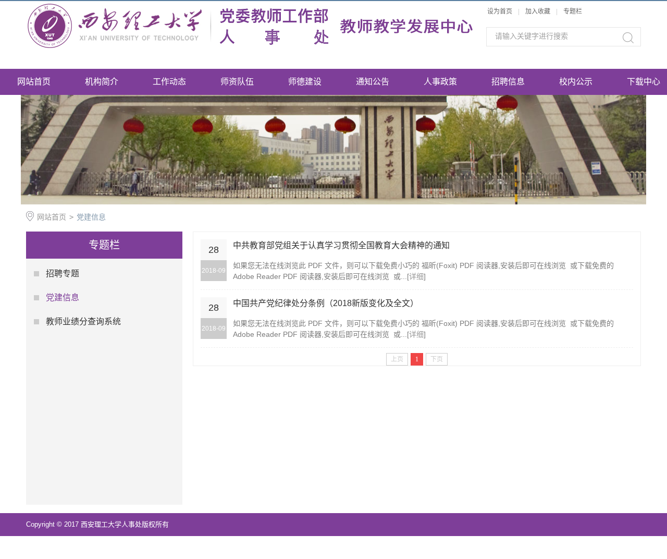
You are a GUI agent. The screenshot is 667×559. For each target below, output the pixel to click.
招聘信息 (508, 81)
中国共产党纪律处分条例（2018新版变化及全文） (325, 303)
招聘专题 (62, 273)
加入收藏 (537, 11)
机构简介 (101, 81)
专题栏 (572, 11)
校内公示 (575, 81)
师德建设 (305, 81)
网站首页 (34, 81)
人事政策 (440, 81)
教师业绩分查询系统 (83, 321)
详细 (416, 276)
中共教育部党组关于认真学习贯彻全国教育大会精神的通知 (341, 245)
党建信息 (91, 217)
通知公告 (372, 81)
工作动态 (169, 81)
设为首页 (499, 11)
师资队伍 (237, 81)
